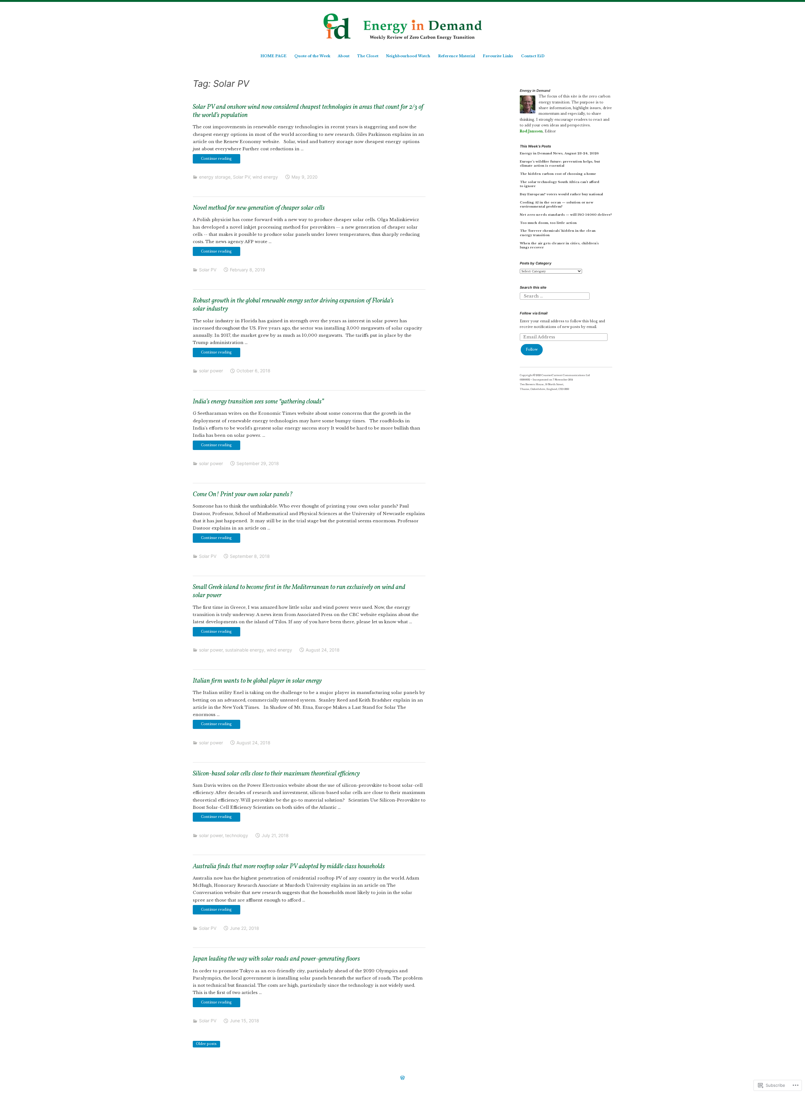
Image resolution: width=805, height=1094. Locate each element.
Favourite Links (498, 56)
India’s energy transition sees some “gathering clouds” (258, 401)
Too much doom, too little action (548, 223)
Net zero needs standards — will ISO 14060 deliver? (566, 215)
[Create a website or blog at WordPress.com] (402, 1078)
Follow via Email (533, 313)
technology (236, 835)
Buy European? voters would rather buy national (561, 194)
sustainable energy (244, 650)
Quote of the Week (312, 56)
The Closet (367, 56)
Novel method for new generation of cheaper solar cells (259, 208)
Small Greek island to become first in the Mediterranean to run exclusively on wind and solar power (299, 591)
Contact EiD (533, 56)
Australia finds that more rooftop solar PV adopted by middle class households (289, 866)
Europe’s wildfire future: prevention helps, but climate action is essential (560, 163)
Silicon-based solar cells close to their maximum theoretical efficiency (276, 773)
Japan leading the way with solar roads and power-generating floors (276, 959)
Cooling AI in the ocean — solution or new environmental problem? (556, 204)
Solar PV (241, 177)
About (343, 56)
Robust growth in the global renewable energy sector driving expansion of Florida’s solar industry (293, 305)
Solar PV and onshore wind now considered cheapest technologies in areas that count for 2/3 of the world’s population (308, 111)
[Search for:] (554, 296)
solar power (211, 370)
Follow (532, 349)
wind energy (265, 177)
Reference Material (456, 56)
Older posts (206, 1044)
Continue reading (212, 160)
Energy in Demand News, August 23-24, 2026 (559, 153)
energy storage (214, 177)
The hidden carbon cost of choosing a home (558, 174)
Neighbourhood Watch (408, 56)
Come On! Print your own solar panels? (243, 494)
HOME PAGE (273, 56)
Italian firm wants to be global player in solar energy (257, 681)
